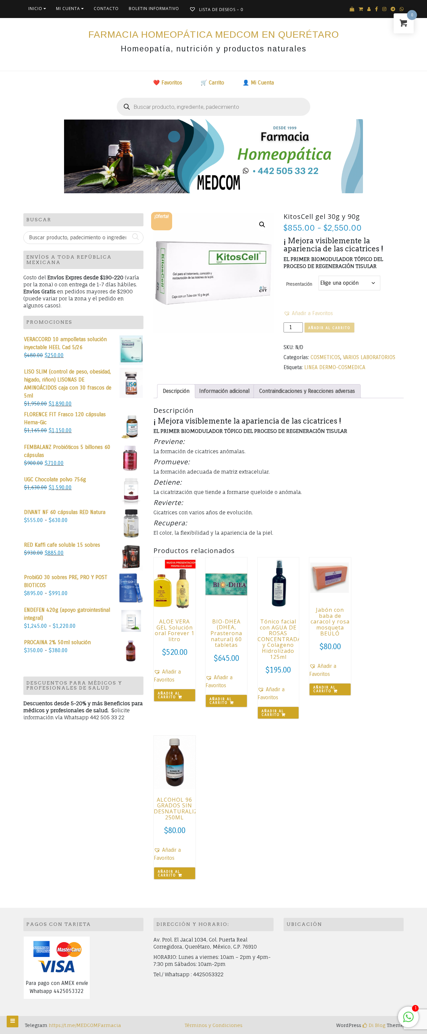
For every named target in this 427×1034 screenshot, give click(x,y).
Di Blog (376, 1025)
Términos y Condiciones (213, 1025)
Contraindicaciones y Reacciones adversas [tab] (307, 391)
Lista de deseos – (220, 9)
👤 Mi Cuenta (258, 82)
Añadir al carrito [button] (169, 695)
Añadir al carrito (329, 328)
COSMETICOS (325, 357)
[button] (262, 225)
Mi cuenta (68, 8)
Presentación (299, 284)
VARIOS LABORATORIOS (369, 357)
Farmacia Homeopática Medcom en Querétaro (213, 34)
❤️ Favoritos (167, 82)
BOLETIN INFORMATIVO (154, 8)
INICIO (35, 8)
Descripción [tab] (176, 391)
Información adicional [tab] (224, 391)
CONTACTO (106, 8)
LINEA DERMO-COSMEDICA (334, 367)
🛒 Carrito (212, 82)
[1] (408, 1020)
